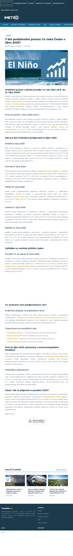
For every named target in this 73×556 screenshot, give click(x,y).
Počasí (5, 24)
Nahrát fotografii (43, 3)
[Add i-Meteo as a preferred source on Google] (36, 421)
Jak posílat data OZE (9, 10)
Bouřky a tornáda (18, 24)
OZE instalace (58, 3)
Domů (4, 30)
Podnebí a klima (34, 24)
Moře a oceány (55, 24)
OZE (45, 24)
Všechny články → (62, 470)
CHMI (12, 414)
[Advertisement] (36, 288)
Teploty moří (6, 3)
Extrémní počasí (20, 3)
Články (31, 3)
